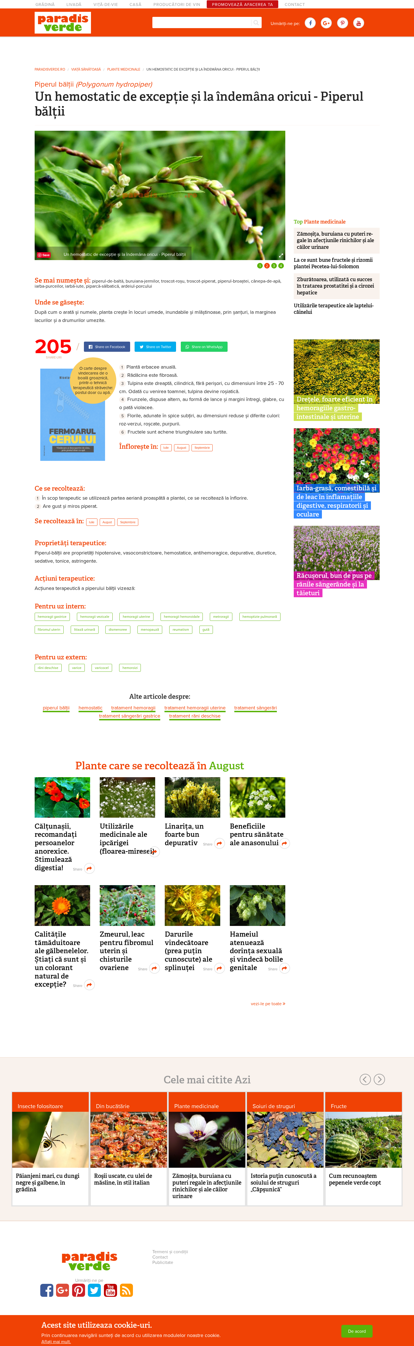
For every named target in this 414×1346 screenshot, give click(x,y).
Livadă (74, 4)
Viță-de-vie (106, 4)
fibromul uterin (49, 630)
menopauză (150, 630)
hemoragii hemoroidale (182, 617)
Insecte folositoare (40, 1106)
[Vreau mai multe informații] (72, 414)
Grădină (45, 4)
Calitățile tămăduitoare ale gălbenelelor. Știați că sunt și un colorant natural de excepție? (61, 959)
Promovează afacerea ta (242, 4)
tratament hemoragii (133, 708)
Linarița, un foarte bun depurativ (184, 834)
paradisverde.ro (50, 69)
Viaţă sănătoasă (86, 69)
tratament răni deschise (195, 716)
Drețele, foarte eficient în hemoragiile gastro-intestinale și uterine (335, 408)
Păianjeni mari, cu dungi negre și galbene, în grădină (47, 1182)
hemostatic (91, 708)
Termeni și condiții (170, 1252)
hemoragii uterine (136, 617)
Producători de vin (176, 4)
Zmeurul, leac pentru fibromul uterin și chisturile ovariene (126, 951)
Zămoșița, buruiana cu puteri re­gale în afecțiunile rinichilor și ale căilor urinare (335, 241)
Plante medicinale (123, 69)
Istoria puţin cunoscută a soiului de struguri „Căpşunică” (284, 1182)
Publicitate (162, 1262)
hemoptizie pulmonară (259, 617)
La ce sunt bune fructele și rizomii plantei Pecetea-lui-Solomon (333, 263)
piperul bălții (56, 708)
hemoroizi (130, 668)
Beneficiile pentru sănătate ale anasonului (257, 834)
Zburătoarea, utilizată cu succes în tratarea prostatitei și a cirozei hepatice (335, 286)
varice (76, 668)
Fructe (339, 1106)
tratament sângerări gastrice (129, 716)
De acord (357, 1331)
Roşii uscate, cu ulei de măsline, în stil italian (123, 1179)
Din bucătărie (113, 1106)
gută (206, 630)
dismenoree (118, 630)
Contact (295, 4)
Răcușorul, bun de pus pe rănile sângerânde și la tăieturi (334, 584)
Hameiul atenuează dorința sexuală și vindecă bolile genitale (256, 951)
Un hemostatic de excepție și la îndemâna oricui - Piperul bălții (203, 69)
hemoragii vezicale (94, 617)
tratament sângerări (255, 708)
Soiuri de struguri (274, 1106)
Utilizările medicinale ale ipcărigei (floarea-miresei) (127, 839)
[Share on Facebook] (77, 868)
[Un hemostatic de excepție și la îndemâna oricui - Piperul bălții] (160, 195)
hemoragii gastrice (52, 617)
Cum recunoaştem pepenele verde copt (355, 1179)
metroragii (221, 617)
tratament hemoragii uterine (195, 708)
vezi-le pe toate (267, 1004)
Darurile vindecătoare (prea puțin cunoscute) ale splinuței (188, 951)
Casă (136, 4)
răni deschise (48, 668)
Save (46, 255)
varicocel (102, 668)
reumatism (181, 630)
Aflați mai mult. (56, 1342)
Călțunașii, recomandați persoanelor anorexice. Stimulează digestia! (56, 847)
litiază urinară (84, 630)
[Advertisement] (207, 50)
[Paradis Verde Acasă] (63, 23)
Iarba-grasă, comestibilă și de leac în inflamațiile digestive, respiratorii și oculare (337, 501)
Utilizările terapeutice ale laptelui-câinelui (334, 308)
